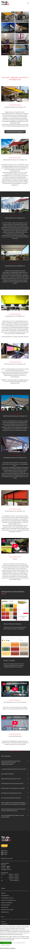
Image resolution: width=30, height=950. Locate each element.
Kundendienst (4, 924)
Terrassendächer (5, 895)
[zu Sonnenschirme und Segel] (22, 50)
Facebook (5, 850)
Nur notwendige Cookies (19, 942)
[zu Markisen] (8, 17)
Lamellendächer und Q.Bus (7, 898)
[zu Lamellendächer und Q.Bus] (8, 28)
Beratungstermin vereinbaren (15, 131)
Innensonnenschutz (5, 905)
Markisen (3, 893)
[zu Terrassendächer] (22, 17)
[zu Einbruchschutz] (8, 50)
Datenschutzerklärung (5, 930)
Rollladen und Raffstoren (6, 902)
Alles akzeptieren (7, 942)
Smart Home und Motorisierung (8, 900)
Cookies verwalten (5, 945)
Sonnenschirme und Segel (7, 909)
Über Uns (3, 921)
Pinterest (5, 854)
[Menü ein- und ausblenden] (28, 3)
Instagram (5, 852)
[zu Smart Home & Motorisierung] (22, 28)
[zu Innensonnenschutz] (22, 39)
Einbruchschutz (4, 907)
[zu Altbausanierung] (15, 61)
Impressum (12, 948)
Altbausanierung (5, 912)
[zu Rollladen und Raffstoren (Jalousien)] (8, 39)
